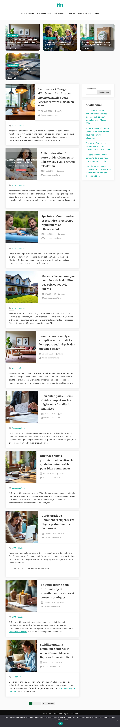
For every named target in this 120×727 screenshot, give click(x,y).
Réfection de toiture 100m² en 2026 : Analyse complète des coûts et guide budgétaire (21, 71)
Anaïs (59, 111)
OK (61, 723)
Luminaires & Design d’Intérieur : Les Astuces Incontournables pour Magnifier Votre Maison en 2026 (56, 97)
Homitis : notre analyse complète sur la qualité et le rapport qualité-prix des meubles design (22, 42)
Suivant (51, 703)
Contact (74, 713)
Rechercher (91, 88)
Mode (96, 13)
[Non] (117, 721)
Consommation (27, 13)
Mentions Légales (61, 713)
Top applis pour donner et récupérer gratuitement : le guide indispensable (59, 43)
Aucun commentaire (49, 115)
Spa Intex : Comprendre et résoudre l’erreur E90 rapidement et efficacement (98, 146)
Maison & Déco (84, 13)
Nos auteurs (47, 713)
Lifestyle (71, 13)
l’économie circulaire (18, 631)
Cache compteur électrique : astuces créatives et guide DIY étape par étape (96, 43)
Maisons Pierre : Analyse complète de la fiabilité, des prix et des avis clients (98, 158)
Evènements (59, 13)
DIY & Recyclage (44, 13)
